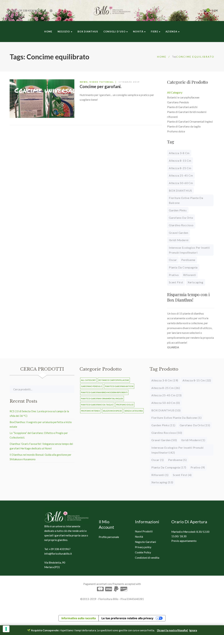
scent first (176, 282)
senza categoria (134, 411)
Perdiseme (188, 259)
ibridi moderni (178, 240)
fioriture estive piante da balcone (186, 200)
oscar (173, 259)
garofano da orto (181, 217)
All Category (174, 92)
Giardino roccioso (181, 225)
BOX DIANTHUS (180, 190)
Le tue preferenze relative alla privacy (127, 618)
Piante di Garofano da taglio (184, 126)
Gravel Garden (178, 232)
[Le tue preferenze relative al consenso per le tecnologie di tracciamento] (6, 629)
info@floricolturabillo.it (58, 553)
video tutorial (101, 82)
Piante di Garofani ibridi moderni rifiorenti (104, 392)
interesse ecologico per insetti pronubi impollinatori (189, 250)
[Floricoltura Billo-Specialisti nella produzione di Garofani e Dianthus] (112, 10)
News (84, 82)
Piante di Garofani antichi (182, 107)
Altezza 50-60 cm (181, 183)
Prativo (174, 275)
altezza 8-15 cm (180, 160)
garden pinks (178, 210)
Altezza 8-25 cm (180, 168)
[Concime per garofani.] (42, 98)
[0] (205, 10)
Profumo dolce (176, 131)
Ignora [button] (193, 630)
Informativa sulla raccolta (78, 618)
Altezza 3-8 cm (179, 153)
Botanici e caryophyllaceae (183, 97)
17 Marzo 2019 (128, 82)
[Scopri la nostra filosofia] (172, 630)
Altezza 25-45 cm (181, 175)
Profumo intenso (90, 411)
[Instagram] (51, 10)
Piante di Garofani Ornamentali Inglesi (190, 121)
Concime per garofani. (100, 86)
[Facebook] (45, 10)
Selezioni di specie (112, 411)
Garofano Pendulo (178, 102)
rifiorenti (189, 275)
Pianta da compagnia (183, 267)
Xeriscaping (195, 282)
